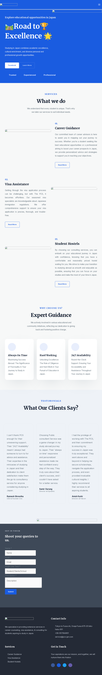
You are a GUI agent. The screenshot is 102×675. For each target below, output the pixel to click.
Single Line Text (12, 566)
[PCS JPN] (8, 4)
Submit (11, 592)
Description (10, 575)
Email (8, 557)
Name (8, 548)
